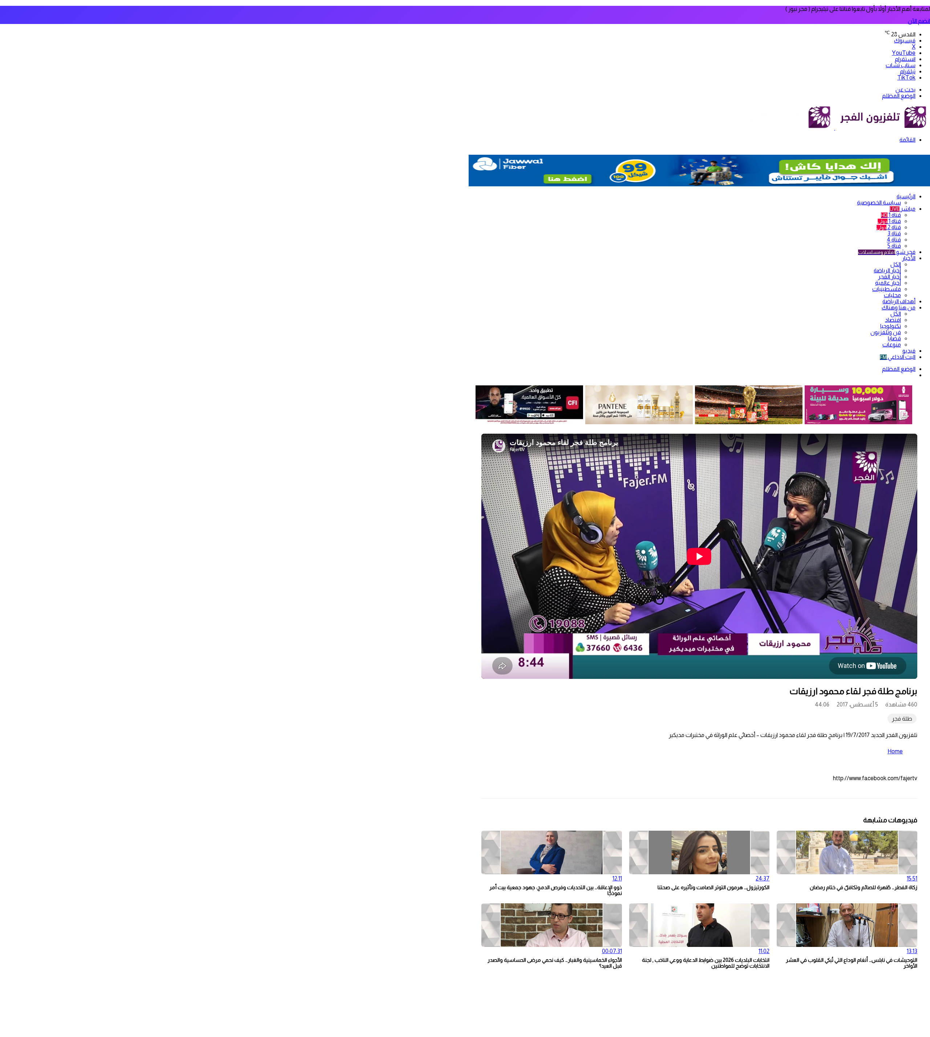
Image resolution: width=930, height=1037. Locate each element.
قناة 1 (891, 215)
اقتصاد (893, 320)
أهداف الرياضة (898, 301)
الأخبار (908, 258)
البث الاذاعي (897, 357)
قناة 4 (894, 239)
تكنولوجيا (890, 326)
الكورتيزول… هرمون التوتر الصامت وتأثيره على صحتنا (713, 887)
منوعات (891, 344)
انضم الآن (919, 21)
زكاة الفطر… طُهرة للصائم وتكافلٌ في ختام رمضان (863, 887)
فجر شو (886, 252)
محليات (892, 295)
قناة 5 (894, 246)
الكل (895, 264)
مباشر (902, 209)
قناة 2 (889, 227)
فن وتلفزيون (885, 332)
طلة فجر (902, 719)
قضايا (894, 338)
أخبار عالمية (888, 283)
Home (895, 751)
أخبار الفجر (889, 277)
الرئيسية (906, 196)
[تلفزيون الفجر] (834, 128)
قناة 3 (894, 233)
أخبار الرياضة (887, 270)
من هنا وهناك (898, 307)
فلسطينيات (886, 289)
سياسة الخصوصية (879, 202)
